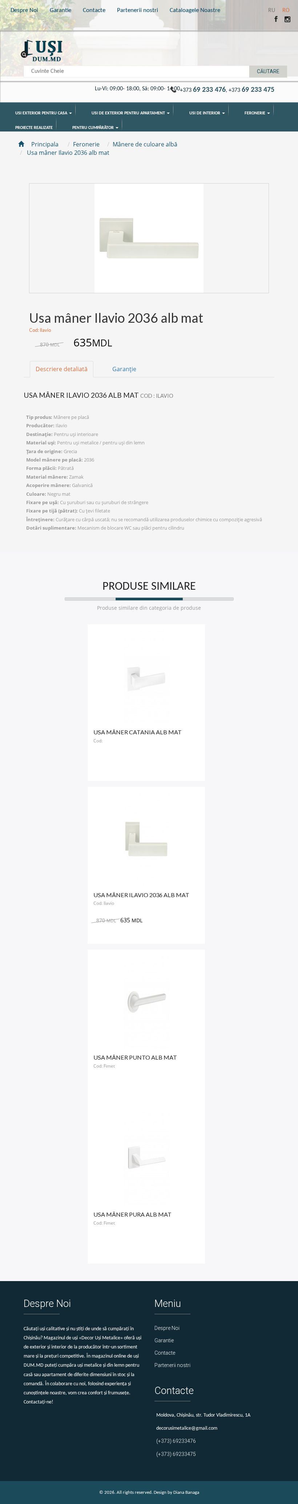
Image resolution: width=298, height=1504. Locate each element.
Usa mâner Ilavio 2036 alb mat (141, 895)
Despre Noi (24, 10)
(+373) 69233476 (176, 1441)
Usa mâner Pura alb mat (132, 1214)
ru (272, 10)
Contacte (94, 10)
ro (286, 10)
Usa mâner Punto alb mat (135, 1057)
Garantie (60, 10)
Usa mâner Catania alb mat (137, 732)
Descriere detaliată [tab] (62, 369)
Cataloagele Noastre (195, 10)
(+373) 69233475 (176, 1454)
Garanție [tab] (124, 369)
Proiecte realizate (34, 128)
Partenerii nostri (137, 10)
